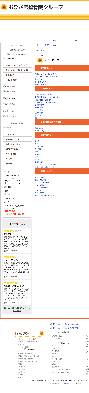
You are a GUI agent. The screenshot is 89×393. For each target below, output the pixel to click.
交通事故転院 (39, 105)
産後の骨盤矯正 (17, 28)
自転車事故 (39, 108)
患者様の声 (39, 79)
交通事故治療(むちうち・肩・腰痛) (47, 97)
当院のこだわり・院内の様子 (45, 74)
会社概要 (9, 164)
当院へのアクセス (12, 139)
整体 (36, 151)
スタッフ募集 (39, 185)
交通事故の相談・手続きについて (47, 95)
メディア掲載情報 (41, 188)
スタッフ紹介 (39, 177)
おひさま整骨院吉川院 (53, 39)
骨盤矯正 (38, 149)
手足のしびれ (39, 162)
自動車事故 (39, 113)
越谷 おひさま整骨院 (62, 383)
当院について (39, 40)
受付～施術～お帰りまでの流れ (46, 77)
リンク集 (38, 190)
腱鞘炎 (37, 159)
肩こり (37, 141)
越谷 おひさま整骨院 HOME (45, 45)
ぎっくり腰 (39, 146)
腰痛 (36, 144)
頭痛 (36, 157)
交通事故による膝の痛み (44, 100)
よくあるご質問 (40, 82)
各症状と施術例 (40, 84)
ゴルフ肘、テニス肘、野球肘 (45, 164)
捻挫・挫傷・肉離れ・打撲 (44, 167)
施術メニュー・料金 (42, 182)
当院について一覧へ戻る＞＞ (45, 195)
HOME (17, 17)
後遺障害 (38, 115)
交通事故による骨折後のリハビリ (47, 102)
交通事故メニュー (62, 28)
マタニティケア (40, 131)
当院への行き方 (40, 180)
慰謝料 (37, 118)
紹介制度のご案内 (12, 149)
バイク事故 (39, 110)
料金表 (17, 40)
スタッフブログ (40, 193)
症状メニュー (39, 28)
